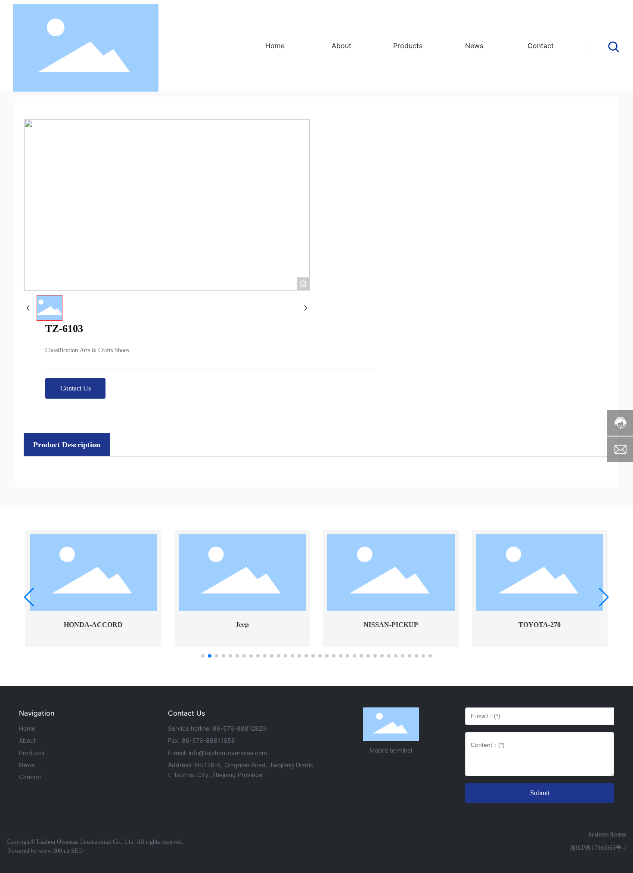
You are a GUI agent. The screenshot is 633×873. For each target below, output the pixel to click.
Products (31, 752)
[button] (203, 656)
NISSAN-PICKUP (390, 624)
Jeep (242, 624)
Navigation (36, 713)
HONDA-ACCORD (93, 624)
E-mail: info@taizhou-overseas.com (217, 752)
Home (27, 728)
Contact (30, 777)
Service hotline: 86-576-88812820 (217, 728)
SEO (77, 851)
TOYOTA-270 (539, 624)
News (27, 764)
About (27, 740)
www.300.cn (53, 851)
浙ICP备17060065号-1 (598, 848)
